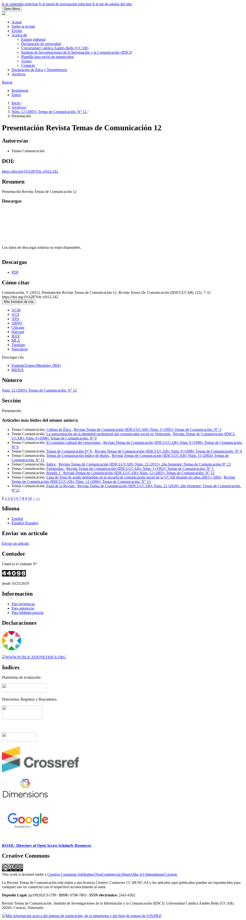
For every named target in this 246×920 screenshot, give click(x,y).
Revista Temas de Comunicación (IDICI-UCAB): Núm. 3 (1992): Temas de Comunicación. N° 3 (147, 429)
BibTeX (18, 370)
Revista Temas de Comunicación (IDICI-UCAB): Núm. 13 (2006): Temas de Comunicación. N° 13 (123, 479)
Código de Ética (59, 429)
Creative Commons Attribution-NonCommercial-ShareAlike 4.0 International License (112, 874)
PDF (15, 272)
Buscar (7, 82)
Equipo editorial (33, 39)
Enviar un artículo (15, 543)
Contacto (28, 65)
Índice (51, 464)
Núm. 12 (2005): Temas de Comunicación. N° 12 (49, 112)
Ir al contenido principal (20, 4)
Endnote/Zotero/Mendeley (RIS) (36, 365)
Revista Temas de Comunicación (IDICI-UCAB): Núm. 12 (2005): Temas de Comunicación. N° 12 (139, 473)
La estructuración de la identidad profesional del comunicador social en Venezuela (108, 434)
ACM (16, 310)
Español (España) (25, 523)
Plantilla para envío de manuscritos (47, 57)
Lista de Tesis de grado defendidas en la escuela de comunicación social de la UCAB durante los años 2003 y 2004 (134, 477)
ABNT (17, 323)
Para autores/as (23, 608)
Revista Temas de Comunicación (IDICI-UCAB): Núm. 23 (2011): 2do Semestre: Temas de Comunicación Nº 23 (145, 464)
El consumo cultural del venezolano (73, 442)
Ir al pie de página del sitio (112, 4)
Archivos (18, 74)
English (17, 519)
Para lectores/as (23, 604)
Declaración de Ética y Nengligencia (39, 70)
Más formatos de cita (18, 301)
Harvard (18, 332)
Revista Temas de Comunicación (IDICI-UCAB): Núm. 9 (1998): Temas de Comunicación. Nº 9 (168, 451)
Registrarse (20, 90)
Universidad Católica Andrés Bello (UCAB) (54, 48)
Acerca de (19, 35)
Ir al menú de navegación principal (65, 4)
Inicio (16, 103)
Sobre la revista (23, 26)
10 (30, 498)
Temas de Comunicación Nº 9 (69, 451)
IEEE (16, 336)
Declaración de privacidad (41, 44)
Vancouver (20, 349)
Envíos (17, 31)
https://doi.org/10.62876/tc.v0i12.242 (30, 171)
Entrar (16, 95)
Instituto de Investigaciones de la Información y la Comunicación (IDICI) (76, 52)
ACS (15, 314)
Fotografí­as (55, 469)
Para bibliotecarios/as (27, 613)
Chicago (18, 327)
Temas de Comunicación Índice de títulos (78, 455)
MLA (16, 340)
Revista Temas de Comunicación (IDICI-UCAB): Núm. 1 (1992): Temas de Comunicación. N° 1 (140, 469)
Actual (17, 22)
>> (38, 498)
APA (15, 319)
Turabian (18, 345)
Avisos (26, 61)
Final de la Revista (60, 486)
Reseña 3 (53, 473)
